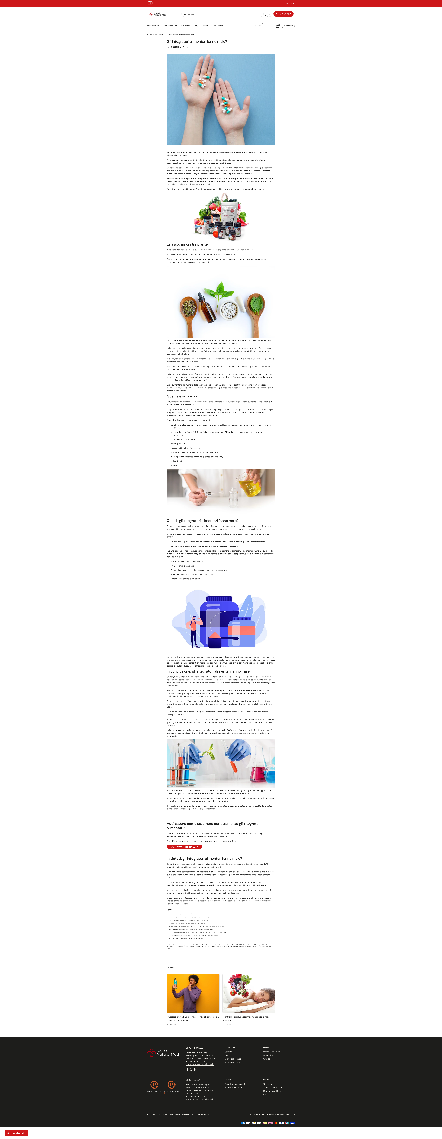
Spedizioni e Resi (232, 1062)
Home (149, 35)
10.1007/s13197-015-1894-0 (204, 917)
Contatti (228, 1052)
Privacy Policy (256, 1114)
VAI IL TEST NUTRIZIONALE (184, 847)
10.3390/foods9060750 (192, 914)
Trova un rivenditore (272, 1087)
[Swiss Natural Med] (157, 14)
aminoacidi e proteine (217, 553)
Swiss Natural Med (172, 1114)
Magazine (159, 35)
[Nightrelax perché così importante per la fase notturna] (248, 993)
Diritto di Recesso (233, 1059)
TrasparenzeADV (201, 1114)
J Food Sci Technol (174, 917)
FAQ (226, 1055)
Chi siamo (267, 1084)
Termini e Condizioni (285, 1114)
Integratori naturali (271, 1052)
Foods (170, 914)
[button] (283, 14)
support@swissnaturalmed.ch (200, 1064)
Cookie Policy (269, 1114)
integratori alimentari (242, 167)
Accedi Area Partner (234, 1087)
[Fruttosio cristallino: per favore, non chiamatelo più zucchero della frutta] (193, 993)
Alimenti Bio (268, 1055)
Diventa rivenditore (272, 1091)
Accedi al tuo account (235, 1084)
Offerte (266, 1059)
